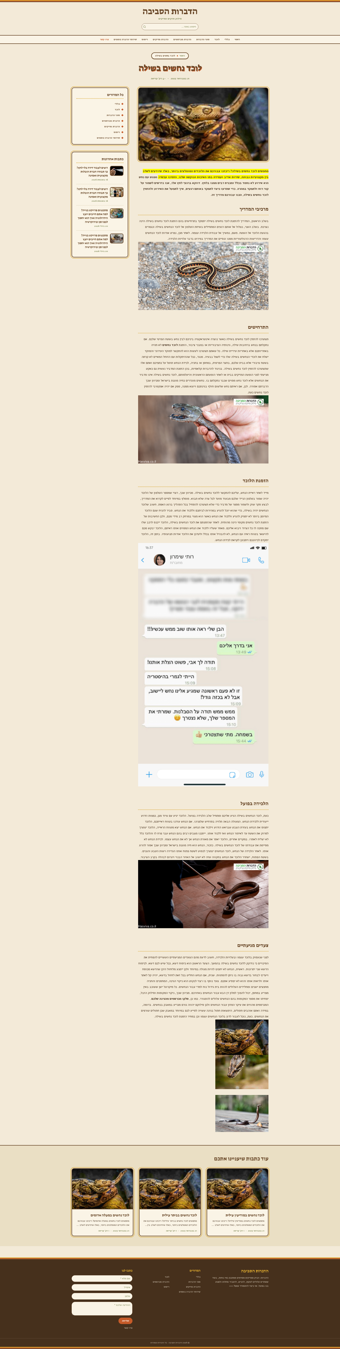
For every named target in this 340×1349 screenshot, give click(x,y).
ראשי (237, 39)
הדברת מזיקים (160, 39)
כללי (227, 39)
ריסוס (145, 39)
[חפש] (144, 26)
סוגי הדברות (202, 39)
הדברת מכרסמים (182, 39)
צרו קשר (104, 39)
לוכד (217, 39)
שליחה (125, 1320)
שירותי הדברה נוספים (125, 39)
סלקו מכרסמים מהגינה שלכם (170, 999)
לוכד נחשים (170, 345)
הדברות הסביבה (170, 11)
